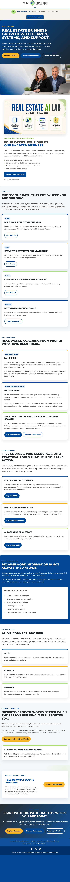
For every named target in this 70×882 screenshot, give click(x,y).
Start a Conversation (54, 784)
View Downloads (13, 321)
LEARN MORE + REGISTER (35, 17)
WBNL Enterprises (34, 852)
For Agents (11, 235)
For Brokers (11, 293)
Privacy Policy (27, 844)
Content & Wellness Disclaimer (19, 841)
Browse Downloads (31, 56)
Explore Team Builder (15, 520)
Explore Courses (10, 56)
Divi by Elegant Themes (51, 852)
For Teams (10, 264)
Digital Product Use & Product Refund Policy (45, 841)
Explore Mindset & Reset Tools (16, 739)
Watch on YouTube (51, 56)
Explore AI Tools (13, 545)
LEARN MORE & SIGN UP (15, 175)
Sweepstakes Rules (39, 844)
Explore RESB (12, 496)
